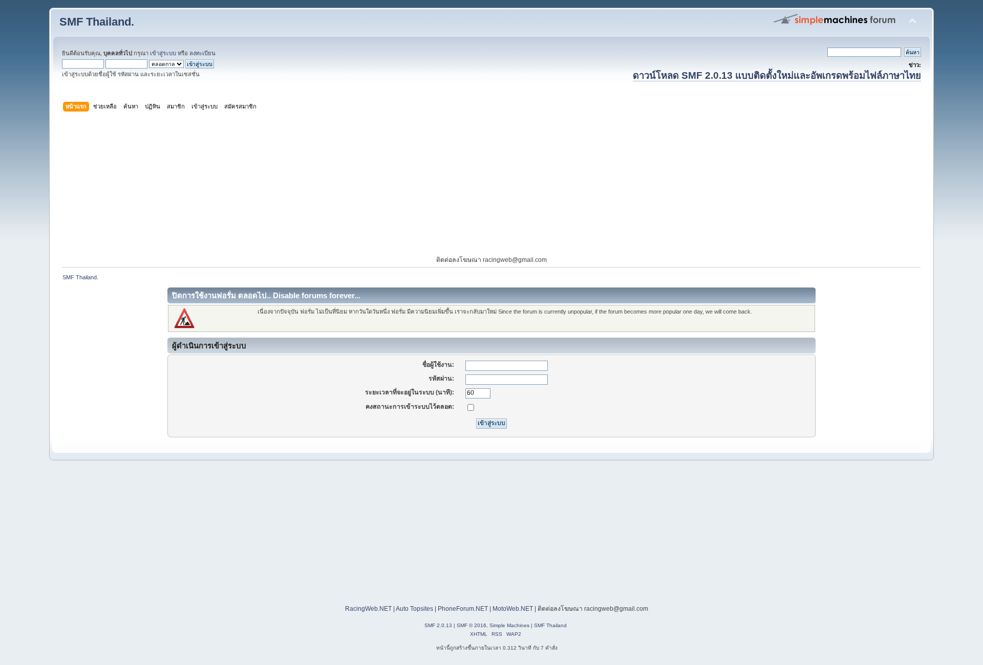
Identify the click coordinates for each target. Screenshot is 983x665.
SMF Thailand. (96, 21)
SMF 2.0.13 (438, 625)
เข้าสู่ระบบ (163, 53)
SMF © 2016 (471, 625)
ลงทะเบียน (202, 53)
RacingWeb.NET (368, 608)
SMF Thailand (550, 625)
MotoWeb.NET (513, 608)
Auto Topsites (414, 608)
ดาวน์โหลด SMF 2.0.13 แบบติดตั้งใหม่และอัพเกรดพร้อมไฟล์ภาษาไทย (777, 75)
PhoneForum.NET (463, 608)
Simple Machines (509, 625)
